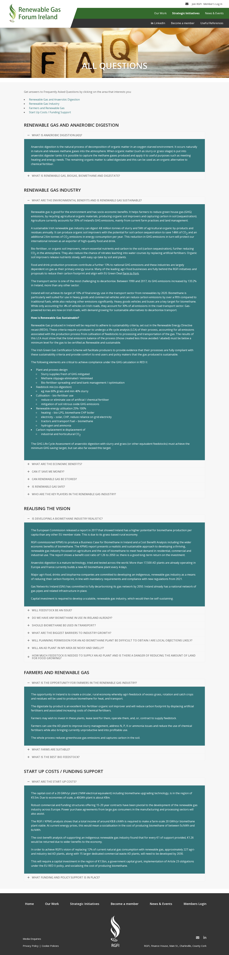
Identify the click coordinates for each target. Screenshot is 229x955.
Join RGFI (197, 4)
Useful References (211, 23)
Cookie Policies (50, 945)
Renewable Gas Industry (44, 104)
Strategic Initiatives (84, 904)
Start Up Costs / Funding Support (50, 112)
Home (29, 904)
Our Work (52, 904)
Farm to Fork (131, 273)
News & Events (161, 904)
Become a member (182, 23)
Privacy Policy (31, 945)
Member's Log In (212, 4)
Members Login (195, 904)
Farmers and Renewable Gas (47, 108)
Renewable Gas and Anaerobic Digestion (54, 99)
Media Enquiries (32, 938)
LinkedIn (159, 23)
